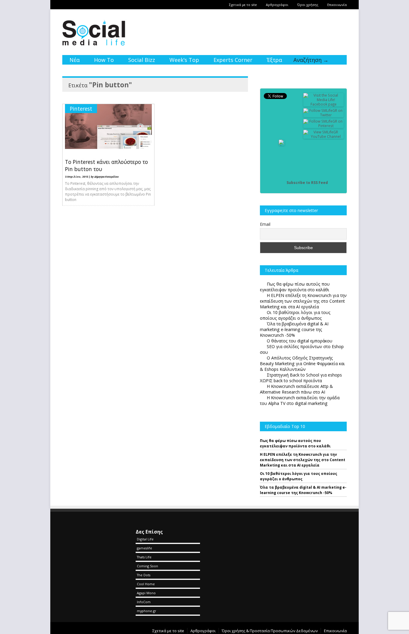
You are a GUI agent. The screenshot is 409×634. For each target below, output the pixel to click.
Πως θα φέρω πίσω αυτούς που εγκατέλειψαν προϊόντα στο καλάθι (295, 443)
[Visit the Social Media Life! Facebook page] (324, 104)
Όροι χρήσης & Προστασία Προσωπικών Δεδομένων (270, 630)
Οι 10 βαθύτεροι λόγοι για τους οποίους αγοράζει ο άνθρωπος (298, 476)
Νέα (74, 59)
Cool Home (146, 584)
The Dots (143, 575)
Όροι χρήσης (307, 4)
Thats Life (144, 557)
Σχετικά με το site (243, 4)
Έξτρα (274, 59)
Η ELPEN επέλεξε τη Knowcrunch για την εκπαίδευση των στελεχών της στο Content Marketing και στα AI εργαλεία (302, 460)
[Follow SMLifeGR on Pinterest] (324, 126)
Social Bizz (141, 59)
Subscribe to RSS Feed (307, 182)
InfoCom (144, 602)
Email (265, 224)
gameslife (144, 548)
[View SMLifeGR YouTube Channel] (324, 136)
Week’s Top (184, 59)
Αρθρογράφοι (277, 4)
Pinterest (81, 108)
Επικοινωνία (337, 4)
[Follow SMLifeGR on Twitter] (324, 115)
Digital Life (145, 539)
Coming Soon (147, 566)
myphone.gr (146, 611)
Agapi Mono (146, 593)
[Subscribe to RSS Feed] (282, 182)
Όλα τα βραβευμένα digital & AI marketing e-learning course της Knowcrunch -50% (303, 490)
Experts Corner (232, 59)
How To (104, 59)
